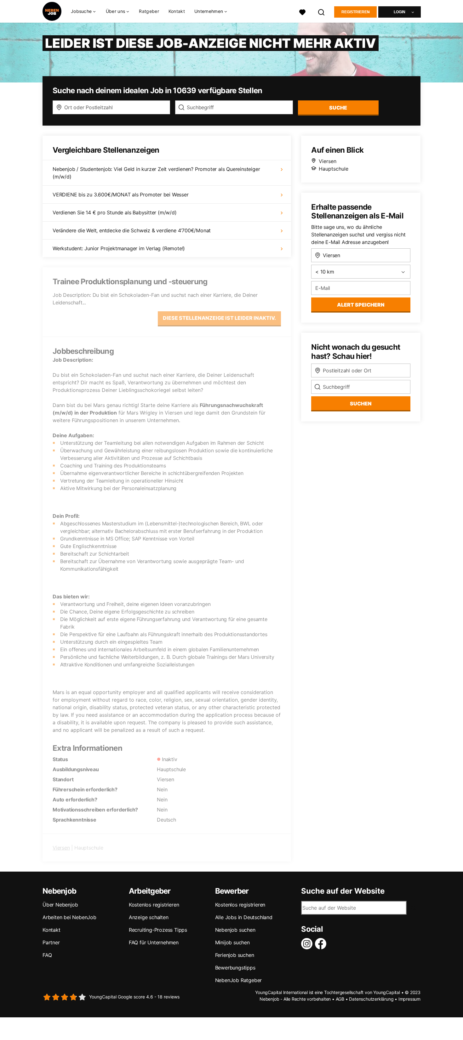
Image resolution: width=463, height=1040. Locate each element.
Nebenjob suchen (235, 930)
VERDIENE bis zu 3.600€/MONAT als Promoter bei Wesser (121, 194)
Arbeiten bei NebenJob (69, 917)
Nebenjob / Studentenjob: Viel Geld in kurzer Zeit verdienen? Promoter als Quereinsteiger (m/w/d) (156, 173)
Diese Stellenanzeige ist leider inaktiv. (219, 318)
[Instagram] (308, 943)
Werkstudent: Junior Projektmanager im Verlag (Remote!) (119, 248)
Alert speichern (361, 305)
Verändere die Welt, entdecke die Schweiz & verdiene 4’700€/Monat (132, 230)
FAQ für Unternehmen (154, 942)
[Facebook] (322, 943)
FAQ (47, 955)
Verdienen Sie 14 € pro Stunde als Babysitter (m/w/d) (115, 212)
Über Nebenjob (60, 905)
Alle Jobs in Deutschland (243, 917)
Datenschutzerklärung (371, 999)
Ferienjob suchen (234, 955)
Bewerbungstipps (235, 967)
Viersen (61, 848)
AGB (340, 999)
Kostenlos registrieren (154, 905)
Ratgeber (149, 11)
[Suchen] (321, 11)
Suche (338, 108)
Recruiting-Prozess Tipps (158, 930)
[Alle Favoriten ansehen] (302, 11)
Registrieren (355, 12)
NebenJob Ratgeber (238, 980)
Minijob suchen (232, 942)
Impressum (409, 999)
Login (399, 12)
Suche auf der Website (343, 891)
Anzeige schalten (149, 917)
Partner (51, 942)
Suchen (361, 403)
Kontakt (177, 11)
